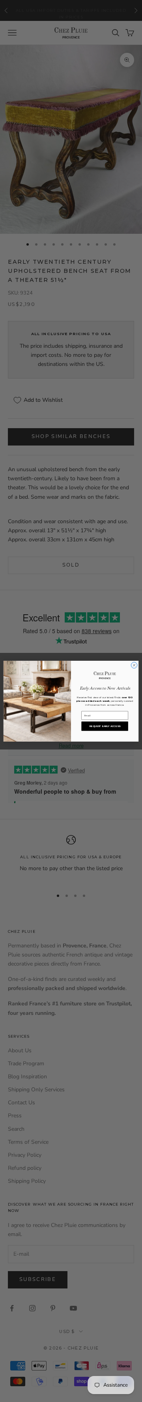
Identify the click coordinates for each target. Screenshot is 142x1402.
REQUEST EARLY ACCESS (105, 726)
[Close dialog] (134, 665)
